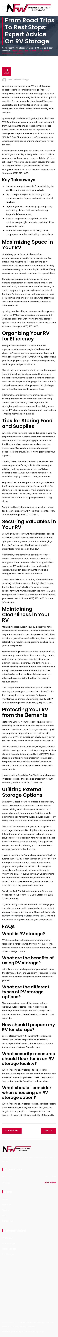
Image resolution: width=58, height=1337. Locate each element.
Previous (13, 1130)
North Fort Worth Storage (18, 80)
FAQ (4, 1215)
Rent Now (6, 1204)
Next (47, 1130)
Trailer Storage (9, 1248)
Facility (5, 1210)
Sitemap (32, 1326)
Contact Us (7, 1221)
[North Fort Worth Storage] (29, 8)
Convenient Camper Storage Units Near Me (26, 915)
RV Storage (7, 1238)
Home (5, 1199)
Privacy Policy (19, 1326)
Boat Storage (8, 1243)
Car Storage (8, 1254)
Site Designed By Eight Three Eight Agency (22, 1331)
